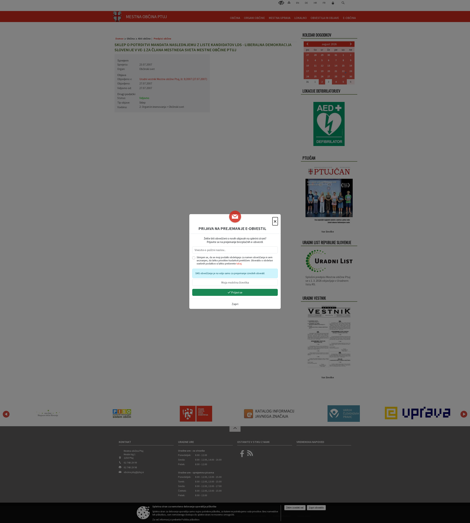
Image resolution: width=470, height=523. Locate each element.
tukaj (239, 263)
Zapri (235, 304)
